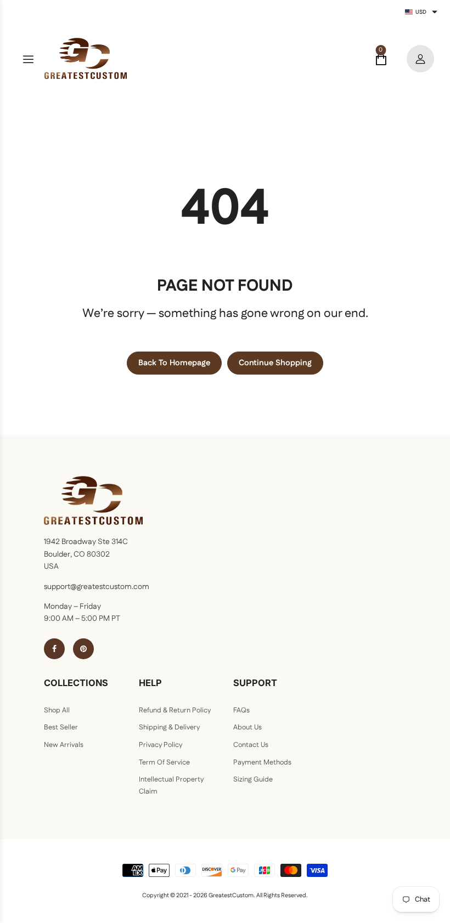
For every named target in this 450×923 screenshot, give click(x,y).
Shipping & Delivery (169, 727)
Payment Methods (262, 762)
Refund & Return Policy (175, 710)
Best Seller (61, 727)
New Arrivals (63, 745)
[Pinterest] (83, 648)
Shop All (57, 710)
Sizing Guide (253, 779)
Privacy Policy (160, 745)
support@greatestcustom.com (96, 586)
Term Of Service (164, 762)
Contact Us (250, 745)
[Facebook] (54, 648)
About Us (247, 727)
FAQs (241, 710)
